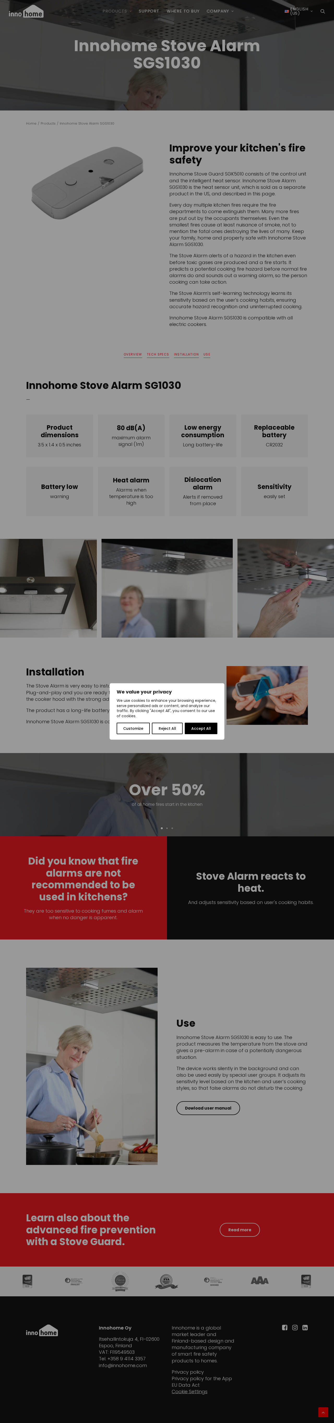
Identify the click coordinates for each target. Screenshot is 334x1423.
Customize (133, 728)
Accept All (201, 728)
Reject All (167, 728)
